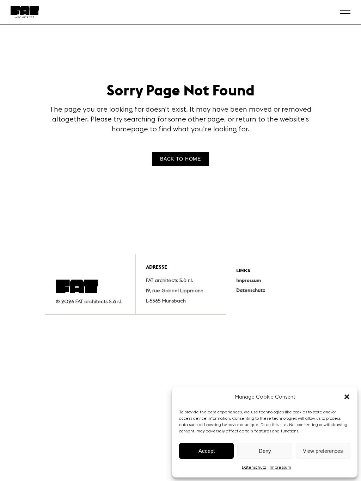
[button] (346, 396)
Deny (265, 451)
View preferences (323, 451)
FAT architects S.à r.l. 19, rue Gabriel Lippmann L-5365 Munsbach (174, 290)
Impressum (280, 467)
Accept (206, 451)
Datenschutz (254, 467)
